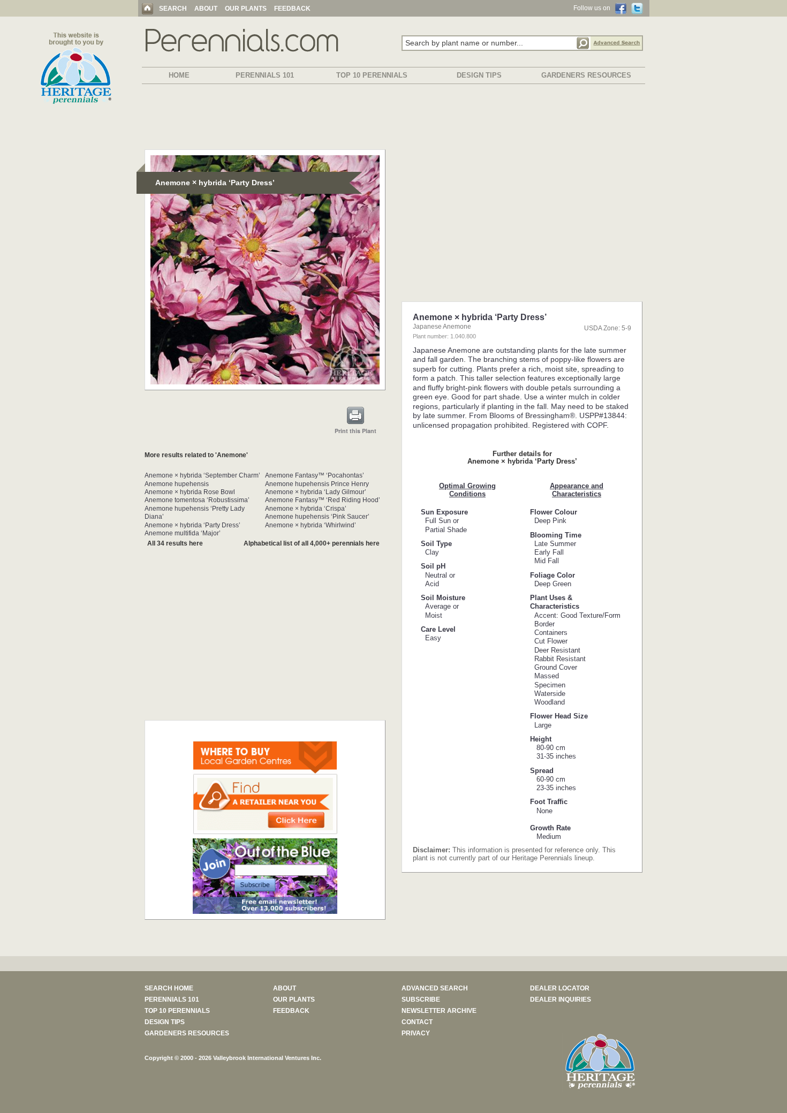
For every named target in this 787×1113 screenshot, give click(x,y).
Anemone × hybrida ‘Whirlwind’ (310, 525)
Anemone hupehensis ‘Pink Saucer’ (317, 516)
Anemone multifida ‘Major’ (183, 533)
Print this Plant (355, 431)
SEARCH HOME (169, 988)
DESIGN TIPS (479, 75)
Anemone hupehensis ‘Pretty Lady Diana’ (195, 512)
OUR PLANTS (246, 8)
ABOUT (205, 8)
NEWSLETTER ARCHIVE (439, 1010)
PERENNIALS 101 (265, 75)
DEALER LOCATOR (559, 988)
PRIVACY (416, 1033)
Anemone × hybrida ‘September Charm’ (202, 475)
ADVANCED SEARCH (435, 988)
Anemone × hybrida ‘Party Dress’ (192, 525)
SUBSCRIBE (421, 999)
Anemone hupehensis (177, 484)
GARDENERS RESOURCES (586, 75)
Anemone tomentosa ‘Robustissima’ (197, 500)
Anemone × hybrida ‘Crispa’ (305, 508)
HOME (179, 75)
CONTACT (417, 1022)
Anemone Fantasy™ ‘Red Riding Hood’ (322, 500)
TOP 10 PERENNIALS (371, 75)
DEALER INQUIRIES (560, 999)
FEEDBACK (292, 8)
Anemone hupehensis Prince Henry (317, 484)
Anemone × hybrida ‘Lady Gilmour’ (315, 492)
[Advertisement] (393, 119)
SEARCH (173, 8)
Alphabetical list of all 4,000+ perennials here (312, 543)
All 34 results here (175, 543)
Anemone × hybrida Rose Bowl (190, 492)
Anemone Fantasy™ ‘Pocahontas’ (314, 475)
